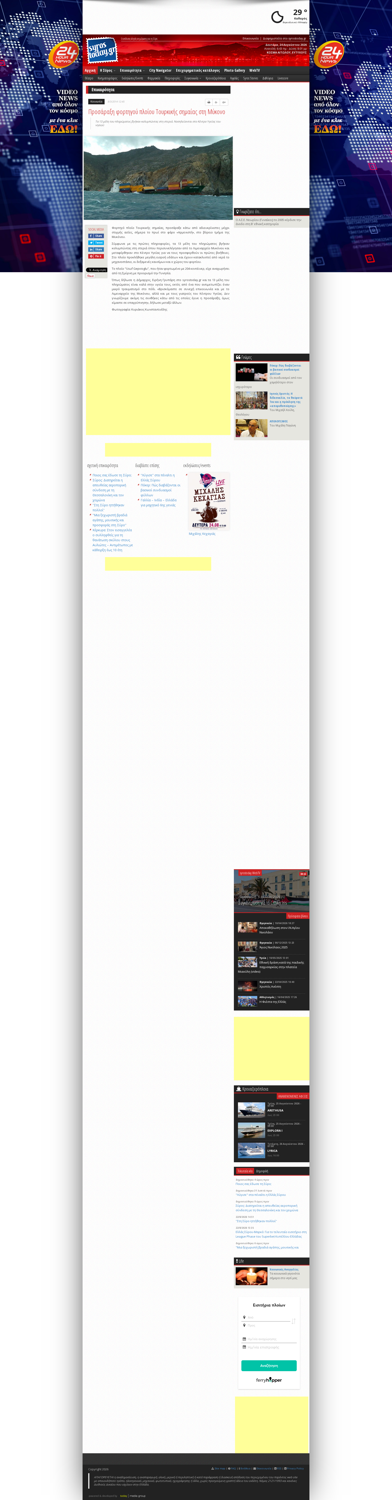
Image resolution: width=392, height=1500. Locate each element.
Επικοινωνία (251, 38)
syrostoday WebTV (250, 873)
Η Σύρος (106, 70)
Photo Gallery (234, 70)
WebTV (255, 70)
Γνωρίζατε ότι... (250, 211)
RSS (279, 1468)
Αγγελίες (234, 78)
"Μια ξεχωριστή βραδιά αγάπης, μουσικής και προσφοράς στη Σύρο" (110, 520)
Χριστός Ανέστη (270, 986)
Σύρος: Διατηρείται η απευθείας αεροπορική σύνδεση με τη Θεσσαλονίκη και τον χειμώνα (109, 490)
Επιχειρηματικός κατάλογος (198, 70)
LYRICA (272, 1151)
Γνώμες (246, 357)
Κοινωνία (96, 101)
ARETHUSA (275, 1110)
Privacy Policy (295, 1468)
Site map (220, 1468)
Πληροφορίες (172, 78)
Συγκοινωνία (192, 78)
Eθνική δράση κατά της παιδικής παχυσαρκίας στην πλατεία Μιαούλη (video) (271, 967)
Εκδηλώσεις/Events (132, 78)
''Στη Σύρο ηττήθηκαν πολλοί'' (256, 1221)
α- (216, 102)
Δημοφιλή (262, 1171)
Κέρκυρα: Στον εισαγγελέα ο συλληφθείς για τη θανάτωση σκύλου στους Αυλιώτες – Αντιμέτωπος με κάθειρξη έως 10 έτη (113, 540)
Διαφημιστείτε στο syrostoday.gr (284, 38)
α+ (224, 102)
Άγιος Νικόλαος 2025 (274, 947)
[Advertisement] (158, 391)
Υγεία (263, 957)
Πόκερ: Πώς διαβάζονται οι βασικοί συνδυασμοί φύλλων (160, 490)
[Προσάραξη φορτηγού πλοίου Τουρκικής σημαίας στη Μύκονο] (158, 178)
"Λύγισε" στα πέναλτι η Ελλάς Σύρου (261, 1195)
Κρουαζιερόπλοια (216, 78)
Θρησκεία (266, 923)
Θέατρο (89, 78)
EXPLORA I (274, 1130)
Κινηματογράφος (107, 78)
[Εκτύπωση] (209, 102)
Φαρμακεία (153, 78)
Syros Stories (250, 78)
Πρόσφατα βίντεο (298, 916)
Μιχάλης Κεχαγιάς (202, 533)
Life (241, 1261)
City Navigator (160, 70)
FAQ (233, 1468)
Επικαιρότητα (131, 70)
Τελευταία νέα (245, 1171)
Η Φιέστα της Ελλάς (273, 1002)
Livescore (283, 78)
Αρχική (90, 70)
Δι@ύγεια (267, 78)
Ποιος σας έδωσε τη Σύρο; (112, 475)
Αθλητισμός (267, 997)
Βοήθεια (245, 1468)
